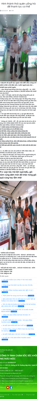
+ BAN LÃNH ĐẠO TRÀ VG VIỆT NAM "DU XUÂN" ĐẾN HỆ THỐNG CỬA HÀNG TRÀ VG (18, 300)
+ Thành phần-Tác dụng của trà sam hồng (17, 295)
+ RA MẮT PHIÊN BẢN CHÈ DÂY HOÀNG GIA (18, 334)
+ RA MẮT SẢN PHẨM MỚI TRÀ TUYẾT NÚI (17, 325)
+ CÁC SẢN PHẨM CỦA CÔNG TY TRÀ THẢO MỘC (16, 280)
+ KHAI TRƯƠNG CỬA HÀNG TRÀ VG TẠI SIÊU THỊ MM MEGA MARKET (17, 310)
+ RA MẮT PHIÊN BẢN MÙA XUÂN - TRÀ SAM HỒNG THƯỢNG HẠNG (16, 321)
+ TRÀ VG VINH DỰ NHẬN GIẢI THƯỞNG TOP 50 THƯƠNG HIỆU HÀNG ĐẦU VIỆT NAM (18, 305)
